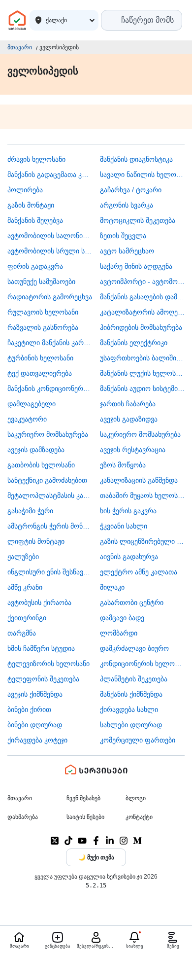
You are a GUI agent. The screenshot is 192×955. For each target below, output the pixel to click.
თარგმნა (21, 633)
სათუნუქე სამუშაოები (41, 281)
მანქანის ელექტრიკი (133, 343)
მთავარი (19, 47)
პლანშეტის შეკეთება (133, 679)
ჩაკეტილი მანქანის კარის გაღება (50, 343)
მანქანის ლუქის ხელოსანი (142, 373)
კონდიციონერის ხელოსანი (142, 664)
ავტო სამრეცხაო (127, 251)
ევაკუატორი (27, 419)
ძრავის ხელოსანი (36, 159)
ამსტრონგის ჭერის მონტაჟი (50, 526)
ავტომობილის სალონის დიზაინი (50, 236)
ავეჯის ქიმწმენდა (35, 694)
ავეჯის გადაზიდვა (129, 419)
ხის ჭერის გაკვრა (128, 511)
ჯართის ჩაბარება (128, 404)
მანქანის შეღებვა (35, 220)
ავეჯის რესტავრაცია (132, 450)
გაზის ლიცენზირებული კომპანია (142, 541)
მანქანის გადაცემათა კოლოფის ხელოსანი (50, 174)
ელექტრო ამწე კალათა (138, 572)
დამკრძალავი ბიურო (134, 648)
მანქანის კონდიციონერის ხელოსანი (50, 388)
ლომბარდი (118, 633)
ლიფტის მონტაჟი (35, 541)
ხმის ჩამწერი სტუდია (41, 648)
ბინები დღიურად (34, 725)
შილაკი (112, 587)
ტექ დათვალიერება (39, 373)
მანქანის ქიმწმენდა (131, 694)
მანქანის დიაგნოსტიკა (136, 159)
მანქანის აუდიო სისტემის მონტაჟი (142, 388)
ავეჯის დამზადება (35, 450)
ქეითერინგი (26, 618)
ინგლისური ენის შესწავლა (50, 572)
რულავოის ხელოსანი (42, 312)
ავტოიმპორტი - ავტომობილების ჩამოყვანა (142, 281)
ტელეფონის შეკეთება (43, 679)
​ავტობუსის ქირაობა (39, 602)
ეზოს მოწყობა (123, 465)
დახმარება (22, 817)
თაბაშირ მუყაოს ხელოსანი (142, 495)
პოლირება (25, 190)
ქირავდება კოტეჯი (37, 740)
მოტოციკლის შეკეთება (137, 220)
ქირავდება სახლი (129, 709)
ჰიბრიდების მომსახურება (141, 327)
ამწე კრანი (24, 587)
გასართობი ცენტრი (131, 602)
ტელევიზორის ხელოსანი (48, 664)
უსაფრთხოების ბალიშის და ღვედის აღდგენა (142, 358)
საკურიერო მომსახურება (47, 434)
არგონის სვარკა (126, 205)
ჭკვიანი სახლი (123, 526)
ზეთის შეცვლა (123, 236)
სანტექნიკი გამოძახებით (47, 480)
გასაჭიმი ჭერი (30, 511)
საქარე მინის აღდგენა (136, 266)
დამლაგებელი (31, 404)
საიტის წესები (85, 817)
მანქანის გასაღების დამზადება (142, 297)
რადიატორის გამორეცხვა (49, 297)
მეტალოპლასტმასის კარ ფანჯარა (50, 495)
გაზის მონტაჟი (30, 205)
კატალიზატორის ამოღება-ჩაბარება (142, 312)
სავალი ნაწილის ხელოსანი (142, 174)
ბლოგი (136, 798)
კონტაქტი (139, 817)
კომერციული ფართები (137, 740)
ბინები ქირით (29, 709)
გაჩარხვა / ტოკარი (130, 190)
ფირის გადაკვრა (35, 266)
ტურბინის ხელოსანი (40, 358)
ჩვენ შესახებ (83, 798)
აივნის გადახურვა (129, 557)
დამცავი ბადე (122, 618)
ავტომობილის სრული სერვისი (50, 251)
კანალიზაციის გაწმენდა (139, 480)
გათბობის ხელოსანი (41, 465)
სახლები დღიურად (131, 725)
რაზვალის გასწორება (42, 327)
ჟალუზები (23, 557)
